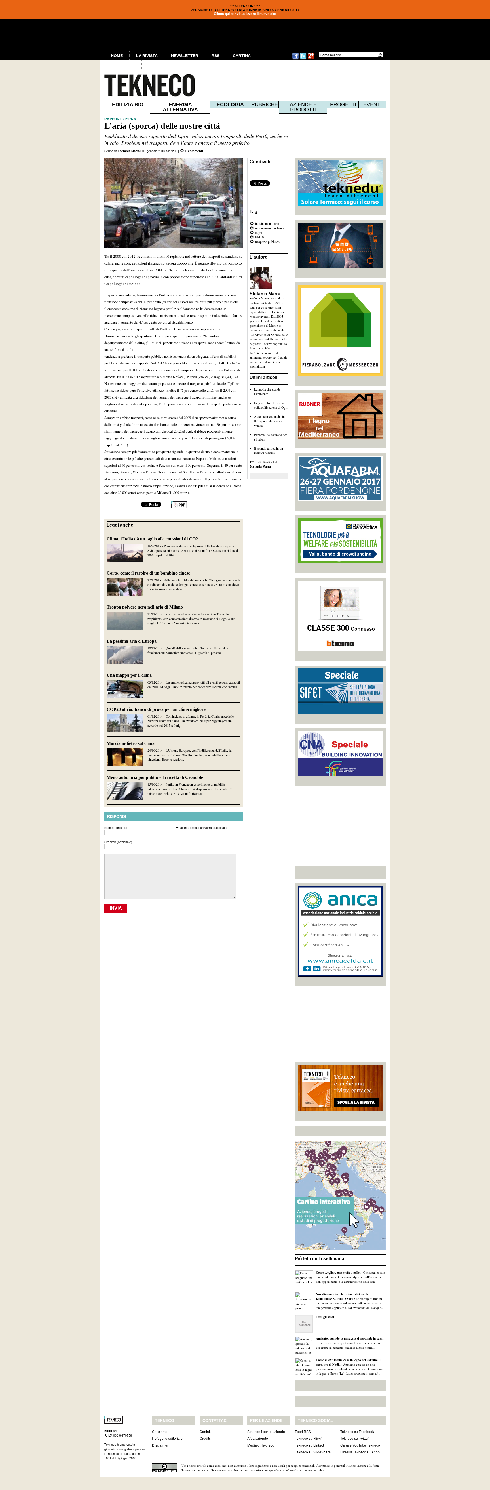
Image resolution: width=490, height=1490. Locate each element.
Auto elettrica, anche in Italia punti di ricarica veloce (269, 421)
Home (117, 55)
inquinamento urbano (269, 228)
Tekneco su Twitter (354, 1438)
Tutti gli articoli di (263, 464)
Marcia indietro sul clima (131, 743)
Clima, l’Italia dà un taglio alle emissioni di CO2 (152, 539)
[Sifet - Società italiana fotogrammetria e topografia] (340, 712)
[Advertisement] (340, 826)
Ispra (258, 232)
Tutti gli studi (325, 1317)
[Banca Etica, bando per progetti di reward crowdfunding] (340, 562)
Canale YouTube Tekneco (360, 1445)
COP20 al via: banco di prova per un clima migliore (156, 709)
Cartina (242, 55)
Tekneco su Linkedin (311, 1445)
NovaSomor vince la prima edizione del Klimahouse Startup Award (342, 1296)
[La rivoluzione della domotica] (340, 267)
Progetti (343, 104)
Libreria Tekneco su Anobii (360, 1451)
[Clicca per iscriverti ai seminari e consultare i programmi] (340, 775)
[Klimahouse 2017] (340, 374)
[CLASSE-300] (340, 650)
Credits (205, 1438)
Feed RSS (303, 1431)
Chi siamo (160, 1431)
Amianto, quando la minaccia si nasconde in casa (349, 1338)
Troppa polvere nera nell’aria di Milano (145, 607)
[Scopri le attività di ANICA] (340, 975)
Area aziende (257, 1438)
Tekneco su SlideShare (313, 1451)
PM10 (259, 237)
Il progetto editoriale (167, 1438)
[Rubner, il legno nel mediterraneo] (340, 437)
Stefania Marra (129, 151)
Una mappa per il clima (129, 675)
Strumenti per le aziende (266, 1431)
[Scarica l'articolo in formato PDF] (179, 507)
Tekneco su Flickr (308, 1438)
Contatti (206, 1431)
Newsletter (184, 55)
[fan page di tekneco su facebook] (295, 58)
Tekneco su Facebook (357, 1431)
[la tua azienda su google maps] (340, 1248)
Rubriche (264, 104)
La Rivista (147, 55)
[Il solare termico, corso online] (340, 204)
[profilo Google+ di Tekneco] (310, 58)
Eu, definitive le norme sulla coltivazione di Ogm (271, 405)
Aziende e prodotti (303, 107)
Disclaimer (160, 1445)
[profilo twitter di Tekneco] (303, 58)
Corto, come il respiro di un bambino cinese (148, 573)
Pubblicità (123, 64)
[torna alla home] (137, 85)
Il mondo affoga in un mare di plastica (268, 450)
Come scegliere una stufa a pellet (338, 1272)
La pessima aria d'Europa (132, 641)
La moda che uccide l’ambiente (267, 391)
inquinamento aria (267, 223)
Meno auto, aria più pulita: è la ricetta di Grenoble (155, 777)
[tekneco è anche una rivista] (340, 1110)
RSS (215, 55)
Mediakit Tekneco (260, 1445)
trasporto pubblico (267, 241)
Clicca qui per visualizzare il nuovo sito (245, 14)
